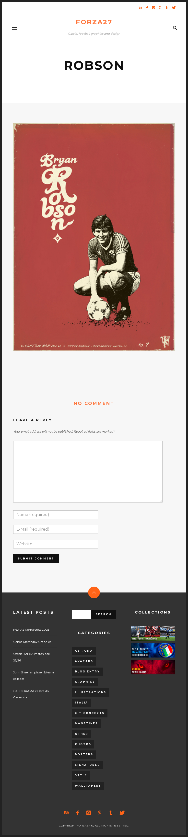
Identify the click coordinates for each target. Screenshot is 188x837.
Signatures (87, 765)
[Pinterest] (160, 8)
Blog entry (87, 671)
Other (81, 734)
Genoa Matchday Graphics (32, 642)
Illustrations (90, 692)
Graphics (85, 681)
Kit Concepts (90, 713)
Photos (83, 744)
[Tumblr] (167, 8)
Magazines (86, 723)
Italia (81, 702)
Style (81, 775)
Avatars (84, 661)
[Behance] (140, 8)
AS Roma (84, 650)
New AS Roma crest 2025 (31, 629)
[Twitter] (173, 8)
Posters (84, 754)
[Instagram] (153, 8)
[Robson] (86, 237)
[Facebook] (147, 8)
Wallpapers (88, 785)
